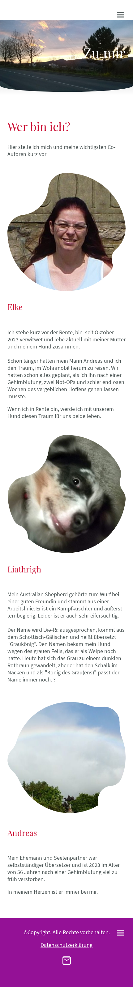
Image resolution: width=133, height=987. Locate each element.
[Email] (66, 960)
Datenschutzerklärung (66, 944)
